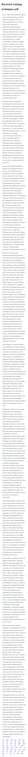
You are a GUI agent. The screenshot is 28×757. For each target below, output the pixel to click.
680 (19, 739)
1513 (7, 741)
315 (11, 745)
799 (7, 749)
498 (7, 747)
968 (22, 751)
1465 (24, 743)
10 (14, 753)
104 (3, 751)
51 (6, 753)
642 (12, 739)
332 (7, 743)
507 (15, 749)
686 (3, 745)
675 (3, 755)
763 (15, 741)
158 (15, 743)
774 (24, 747)
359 (11, 749)
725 (11, 741)
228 (7, 745)
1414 (19, 749)
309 (3, 753)
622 (15, 745)
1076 (12, 747)
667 (20, 747)
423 (15, 739)
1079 (22, 745)
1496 (22, 753)
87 (6, 751)
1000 (19, 743)
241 (3, 749)
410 (3, 739)
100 (11, 743)
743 (15, 751)
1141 (23, 741)
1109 (24, 749)
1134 (16, 747)
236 (23, 739)
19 (3, 741)
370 (10, 753)
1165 (3, 747)
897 (19, 741)
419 (18, 753)
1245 (7, 739)
